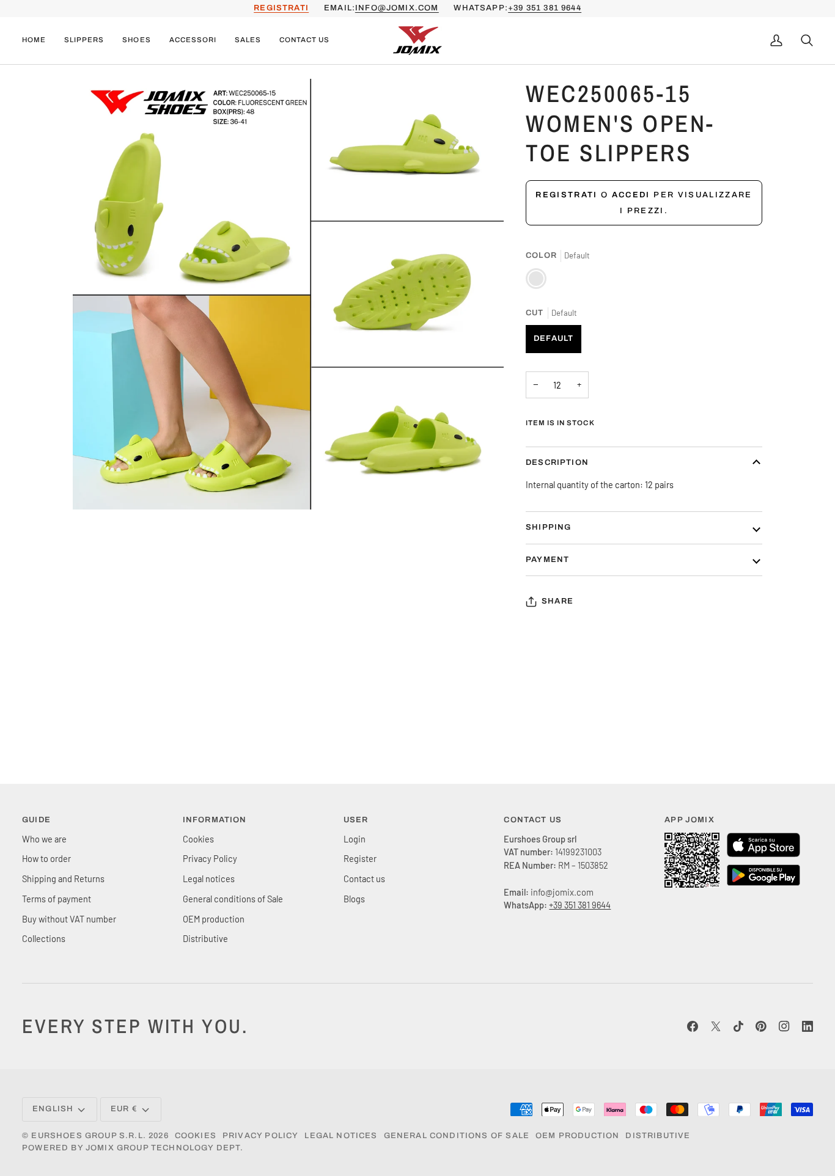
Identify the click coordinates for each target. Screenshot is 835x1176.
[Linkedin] (807, 1026)
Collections (43, 938)
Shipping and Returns (63, 878)
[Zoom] (95, 486)
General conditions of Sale (233, 898)
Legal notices (209, 878)
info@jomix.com (396, 8)
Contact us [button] (533, 820)
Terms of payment (56, 898)
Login (355, 838)
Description (557, 462)
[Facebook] (692, 1026)
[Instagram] (784, 1026)
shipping (548, 527)
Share (557, 601)
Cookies (198, 838)
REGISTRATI (281, 8)
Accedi (631, 195)
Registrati (566, 195)
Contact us (364, 878)
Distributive (205, 938)
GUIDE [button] (36, 820)
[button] (84, 40)
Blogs (354, 898)
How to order (46, 858)
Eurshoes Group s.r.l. (88, 1135)
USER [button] (356, 820)
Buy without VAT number (69, 918)
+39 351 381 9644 (544, 8)
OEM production (214, 918)
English (52, 1109)
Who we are (44, 838)
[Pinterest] (761, 1026)
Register (360, 858)
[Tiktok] (738, 1026)
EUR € (124, 1109)
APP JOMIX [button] (689, 820)
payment (547, 559)
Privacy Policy (210, 858)
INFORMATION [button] (215, 820)
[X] (715, 1026)
